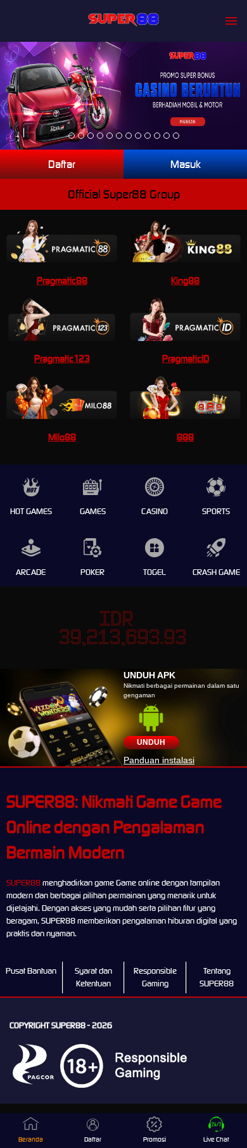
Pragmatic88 (62, 280)
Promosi (154, 1139)
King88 (185, 280)
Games (93, 511)
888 (185, 437)
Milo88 (62, 437)
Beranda (30, 1139)
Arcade (31, 572)
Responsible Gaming (155, 977)
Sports (216, 511)
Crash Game (216, 572)
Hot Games (31, 511)
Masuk (185, 164)
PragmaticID (185, 358)
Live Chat (216, 1139)
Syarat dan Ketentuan (93, 977)
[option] (71, 135)
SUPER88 (23, 882)
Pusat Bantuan (31, 970)
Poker (92, 572)
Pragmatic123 (62, 358)
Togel (154, 572)
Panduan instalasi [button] (159, 760)
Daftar (61, 164)
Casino (154, 511)
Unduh (151, 742)
